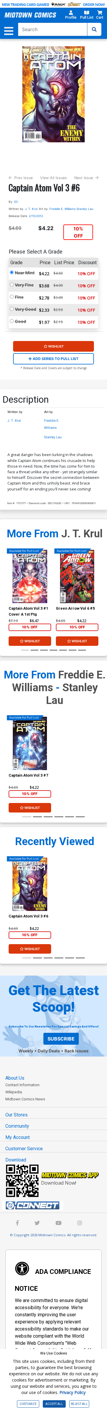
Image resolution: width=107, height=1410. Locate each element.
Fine (19, 296)
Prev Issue (23, 178)
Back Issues (76, 1050)
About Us (14, 1078)
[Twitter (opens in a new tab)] (37, 1223)
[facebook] (17, 1223)
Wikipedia (13, 1092)
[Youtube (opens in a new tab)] (58, 1223)
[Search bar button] (94, 29)
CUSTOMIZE (28, 1404)
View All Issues (53, 178)
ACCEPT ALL (54, 1404)
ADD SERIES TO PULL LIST (55, 358)
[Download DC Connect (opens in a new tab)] (56, 1205)
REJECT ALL (79, 1404)
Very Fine (24, 284)
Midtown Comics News (25, 1099)
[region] (11, 584)
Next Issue (83, 178)
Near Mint (24, 272)
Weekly (25, 1050)
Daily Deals (49, 1050)
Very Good (25, 309)
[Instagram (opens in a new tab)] (79, 1223)
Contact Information (22, 1085)
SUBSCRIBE (61, 1039)
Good (20, 321)
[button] (70, 15)
